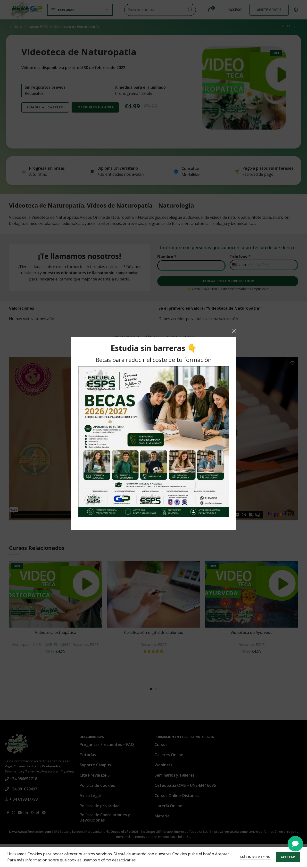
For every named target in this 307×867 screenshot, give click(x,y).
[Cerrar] (234, 331)
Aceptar (288, 857)
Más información (255, 857)
